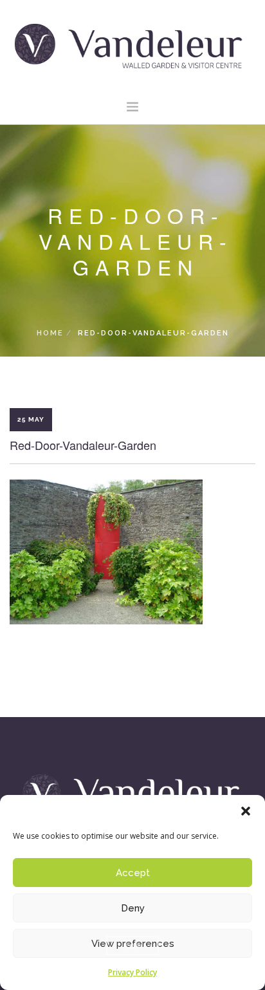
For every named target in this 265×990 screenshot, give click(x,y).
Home (50, 333)
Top (132, 946)
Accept (133, 873)
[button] (245, 811)
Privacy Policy (132, 972)
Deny (133, 908)
